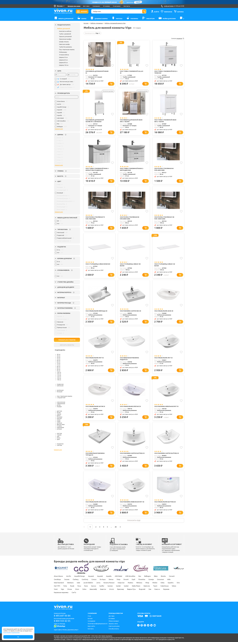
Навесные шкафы (64, 44)
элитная (59, 445)
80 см (58, 366)
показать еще (133, 520)
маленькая (60, 390)
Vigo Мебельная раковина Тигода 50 (95, 454)
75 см (58, 365)
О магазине (116, 6)
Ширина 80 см (63, 62)
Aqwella (108, 576)
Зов (150, 589)
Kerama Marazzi (109, 583)
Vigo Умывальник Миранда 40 (96, 311)
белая (59, 412)
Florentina (141, 579)
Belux (156, 576)
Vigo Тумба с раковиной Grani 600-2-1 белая (165, 120)
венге (58, 415)
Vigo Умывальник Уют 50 (163, 358)
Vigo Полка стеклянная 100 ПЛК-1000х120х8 (164, 218)
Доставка (86, 6)
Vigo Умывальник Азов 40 (163, 311)
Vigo (62, 589)
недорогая (60, 444)
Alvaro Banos (58, 576)
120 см (59, 377)
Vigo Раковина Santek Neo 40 (130, 311)
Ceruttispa (57, 579)
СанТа (74, 592)
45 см (58, 356)
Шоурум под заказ (74, 6)
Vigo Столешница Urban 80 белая (98, 264)
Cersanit (171, 576)
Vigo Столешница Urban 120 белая (164, 265)
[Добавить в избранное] (112, 65)
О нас (89, 616)
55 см (58, 359)
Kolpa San (121, 583)
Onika (162, 583)
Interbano (70, 583)
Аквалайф (93, 589)
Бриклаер (120, 589)
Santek (118, 586)
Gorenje (151, 579)
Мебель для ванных (96, 23)
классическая (61, 402)
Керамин (166, 589)
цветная (59, 411)
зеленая (59, 423)
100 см (59, 372)
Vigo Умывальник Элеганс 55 (130, 406)
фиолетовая (61, 424)
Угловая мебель (64, 55)
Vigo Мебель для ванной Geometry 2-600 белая (95, 120)
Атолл (111, 589)
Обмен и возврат (114, 621)
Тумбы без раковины (65, 47)
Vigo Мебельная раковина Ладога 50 (129, 358)
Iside (78, 583)
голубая (59, 426)
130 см (59, 378)
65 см (58, 362)
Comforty (85, 579)
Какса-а (157, 589)
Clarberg (75, 579)
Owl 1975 (57, 586)
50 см (58, 357)
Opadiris (170, 583)
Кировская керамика (61, 592)
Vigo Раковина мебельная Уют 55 (166, 406)
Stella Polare (136, 586)
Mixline (154, 583)
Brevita (163, 576)
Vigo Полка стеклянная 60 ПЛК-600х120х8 (163, 169)
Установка (106, 6)
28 (115, 527)
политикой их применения (11, 632)
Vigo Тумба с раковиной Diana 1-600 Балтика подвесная (97, 169)
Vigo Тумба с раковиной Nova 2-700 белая (166, 72)
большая (59, 391)
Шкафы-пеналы (64, 41)
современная (61, 403)
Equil (133, 579)
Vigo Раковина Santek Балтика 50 (132, 453)
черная (59, 414)
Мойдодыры (63, 52)
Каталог (86, 23)
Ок (18, 637)
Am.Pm (68, 576)
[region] (66, 114)
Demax (111, 579)
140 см (59, 380)
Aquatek (100, 576)
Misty (147, 583)
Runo (86, 586)
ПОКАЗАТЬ (66, 340)
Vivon (77, 589)
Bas (140, 576)
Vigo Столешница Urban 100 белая (130, 265)
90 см (58, 369)
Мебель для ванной (63, 28)
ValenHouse (164, 586)
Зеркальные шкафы (65, 39)
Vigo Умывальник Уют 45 (95, 358)
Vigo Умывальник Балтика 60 (165, 502)
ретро (59, 405)
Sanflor (101, 586)
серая (58, 421)
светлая (59, 433)
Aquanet (91, 576)
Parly (65, 586)
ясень (58, 438)
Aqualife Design (79, 576)
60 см (58, 360)
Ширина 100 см (63, 65)
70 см (58, 363)
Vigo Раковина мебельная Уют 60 (132, 502)
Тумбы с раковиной (65, 34)
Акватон (103, 589)
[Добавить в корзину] (111, 84)
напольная (60, 385)
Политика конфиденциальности (97, 623)
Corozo (93, 579)
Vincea (69, 589)
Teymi (155, 586)
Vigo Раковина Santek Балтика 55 (166, 453)
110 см (59, 375)
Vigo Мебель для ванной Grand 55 (97, 72)
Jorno (98, 583)
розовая (59, 429)
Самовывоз (96, 6)
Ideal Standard (59, 583)
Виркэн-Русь (131, 589)
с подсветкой (61, 397)
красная (59, 418)
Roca (79, 586)
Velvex (174, 586)
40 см (58, 354)
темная (59, 435)
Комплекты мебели (65, 31)
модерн (59, 406)
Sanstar (110, 586)
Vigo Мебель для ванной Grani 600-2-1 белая (131, 120)
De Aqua (102, 579)
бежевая (59, 417)
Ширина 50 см (63, 57)
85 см (58, 368)
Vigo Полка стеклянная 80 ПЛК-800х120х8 (129, 218)
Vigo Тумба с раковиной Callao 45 (131, 72)
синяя (58, 420)
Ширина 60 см (63, 60)
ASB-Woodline (130, 576)
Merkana (139, 583)
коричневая (60, 427)
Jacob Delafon (88, 583)
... (111, 527)
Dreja (118, 579)
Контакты (127, 6)
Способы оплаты (114, 629)
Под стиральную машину (66, 49)
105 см (59, 374)
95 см (58, 371)
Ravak (72, 586)
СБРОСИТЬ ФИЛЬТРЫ (67, 345)
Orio (178, 583)
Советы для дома (114, 626)
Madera (130, 583)
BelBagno (147, 576)
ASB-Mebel (118, 576)
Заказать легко (113, 623)
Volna (84, 589)
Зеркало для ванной (65, 36)
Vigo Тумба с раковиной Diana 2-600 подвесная (131, 169)
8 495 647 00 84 (62, 615)
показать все (59, 129)
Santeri (126, 586)
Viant (56, 589)
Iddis (169, 579)
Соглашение (91, 621)
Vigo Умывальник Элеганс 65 (96, 502)
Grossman (160, 579)
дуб (58, 436)
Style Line (147, 586)
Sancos (93, 586)
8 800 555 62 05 (62, 621)
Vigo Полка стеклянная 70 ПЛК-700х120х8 (95, 218)
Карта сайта (91, 626)
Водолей (142, 589)
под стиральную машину (64, 396)
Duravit (126, 579)
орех (58, 439)
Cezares (66, 579)
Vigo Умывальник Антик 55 (95, 406)
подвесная (60, 384)
